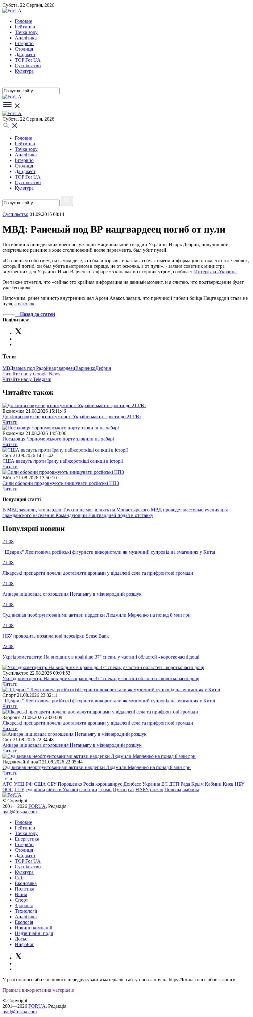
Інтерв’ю (24, 43)
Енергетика (27, 838)
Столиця (24, 49)
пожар (156, 789)
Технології (26, 911)
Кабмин (213, 784)
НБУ (239, 784)
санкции (88, 789)
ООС (7, 789)
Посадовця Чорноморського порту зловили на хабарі (58, 438)
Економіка (26, 883)
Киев (228, 784)
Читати (10, 422)
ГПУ (19, 789)
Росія (88, 784)
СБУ (51, 784)
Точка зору (26, 32)
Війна (21, 894)
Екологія (24, 922)
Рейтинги (25, 26)
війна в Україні (62, 789)
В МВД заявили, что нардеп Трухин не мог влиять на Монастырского (76, 509)
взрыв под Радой (31, 368)
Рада (185, 784)
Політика (24, 888)
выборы (190, 789)
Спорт (21, 900)
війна (39, 789)
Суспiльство (28, 65)
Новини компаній (33, 927)
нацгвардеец (62, 368)
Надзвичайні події (34, 933)
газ (131, 789)
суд (29, 789)
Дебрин (103, 368)
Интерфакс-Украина (215, 271)
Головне (23, 21)
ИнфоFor (24, 944)
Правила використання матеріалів (38, 990)
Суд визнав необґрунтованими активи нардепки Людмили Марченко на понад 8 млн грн (96, 767)
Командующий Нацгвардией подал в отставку (104, 515)
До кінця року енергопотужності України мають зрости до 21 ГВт (71, 416)
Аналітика (26, 37)
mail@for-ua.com (19, 811)
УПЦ (19, 784)
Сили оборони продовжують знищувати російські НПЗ (60, 483)
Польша (172, 789)
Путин (120, 789)
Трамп (105, 789)
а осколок (25, 303)
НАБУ (142, 789)
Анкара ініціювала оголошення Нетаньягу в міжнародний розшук (72, 745)
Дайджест (25, 54)
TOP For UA (28, 60)
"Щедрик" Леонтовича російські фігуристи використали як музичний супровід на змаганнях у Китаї (108, 700)
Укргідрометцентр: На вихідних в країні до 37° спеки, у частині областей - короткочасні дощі (100, 678)
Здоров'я (24, 905)
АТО (7, 784)
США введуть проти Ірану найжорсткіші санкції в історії (62, 461)
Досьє (21, 938)
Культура (24, 71)
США (40, 784)
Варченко (85, 368)
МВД (7, 368)
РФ (29, 784)
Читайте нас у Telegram (26, 379)
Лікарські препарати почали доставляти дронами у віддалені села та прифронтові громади (97, 723)
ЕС (164, 784)
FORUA (37, 806)
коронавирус (108, 784)
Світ (19, 877)
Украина (151, 784)
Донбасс (132, 784)
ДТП (174, 784)
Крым (197, 784)
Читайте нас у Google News (31, 373)
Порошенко (70, 784)
